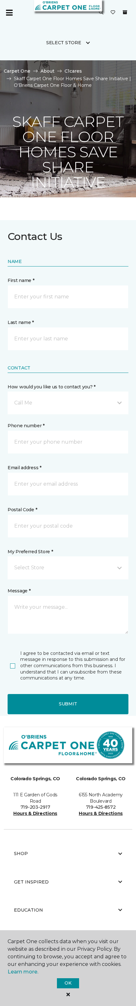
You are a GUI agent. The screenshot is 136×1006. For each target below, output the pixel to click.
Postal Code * (22, 509)
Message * (19, 591)
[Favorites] (113, 13)
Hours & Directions (35, 813)
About (47, 71)
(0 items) (125, 12)
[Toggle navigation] (9, 13)
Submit (68, 704)
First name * (21, 280)
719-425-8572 (101, 807)
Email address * (24, 467)
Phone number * (26, 425)
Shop (21, 853)
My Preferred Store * (30, 551)
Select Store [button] (63, 42)
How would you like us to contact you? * (52, 387)
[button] (101, 13)
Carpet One (17, 71)
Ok (68, 983)
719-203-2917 (35, 807)
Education (28, 910)
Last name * (21, 322)
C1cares (73, 71)
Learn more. (23, 972)
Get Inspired (31, 882)
